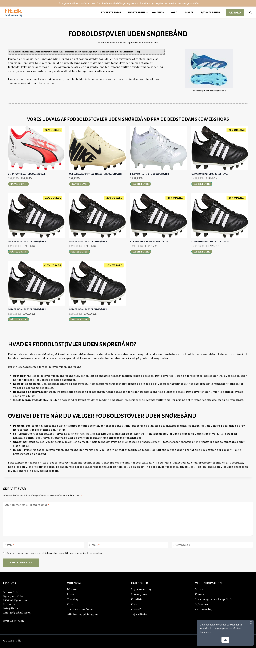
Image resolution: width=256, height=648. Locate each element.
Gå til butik (18, 184)
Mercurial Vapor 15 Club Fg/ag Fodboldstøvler (95, 174)
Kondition (137, 599)
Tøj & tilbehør (140, 614)
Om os (199, 589)
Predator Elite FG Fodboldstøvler (149, 174)
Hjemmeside (181, 544)
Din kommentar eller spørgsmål (26, 504)
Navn (9, 544)
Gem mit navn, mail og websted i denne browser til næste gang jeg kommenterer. (55, 553)
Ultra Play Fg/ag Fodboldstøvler (26, 174)
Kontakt (200, 594)
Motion (72, 589)
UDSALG (235, 12)
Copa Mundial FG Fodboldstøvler (210, 174)
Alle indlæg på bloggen (82, 614)
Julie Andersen (109, 42)
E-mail (94, 544)
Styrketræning (141, 589)
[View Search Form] (250, 12)
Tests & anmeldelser (80, 609)
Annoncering (204, 609)
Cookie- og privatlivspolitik (213, 599)
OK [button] (225, 640)
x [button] (251, 622)
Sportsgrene (139, 594)
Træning (73, 599)
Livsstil (72, 594)
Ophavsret (202, 604)
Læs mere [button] (205, 632)
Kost (70, 604)
